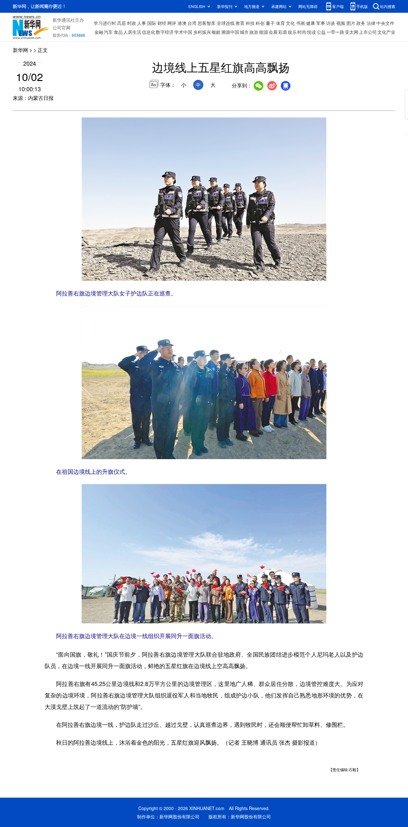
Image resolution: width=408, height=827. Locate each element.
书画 (300, 23)
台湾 (191, 23)
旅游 (253, 32)
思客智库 (206, 23)
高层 (121, 23)
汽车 (108, 32)
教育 (240, 23)
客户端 (338, 6)
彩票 (282, 32)
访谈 (330, 23)
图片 (350, 23)
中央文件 (385, 23)
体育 (280, 23)
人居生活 (132, 32)
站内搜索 (387, 6)
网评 (171, 23)
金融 (98, 32)
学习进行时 (105, 23)
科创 (260, 23)
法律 (371, 23)
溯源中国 (230, 32)
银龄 (216, 32)
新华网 (20, 50)
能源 (263, 32)
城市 (244, 32)
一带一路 (335, 32)
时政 (131, 23)
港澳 (182, 23)
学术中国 (183, 32)
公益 (321, 32)
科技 (250, 23)
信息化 (148, 32)
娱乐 (292, 32)
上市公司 (368, 32)
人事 (141, 23)
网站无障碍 (307, 6)
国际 (151, 23)
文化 (290, 23)
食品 (118, 32)
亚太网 (351, 32)
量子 (270, 23)
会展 (273, 32)
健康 (310, 23)
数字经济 (165, 32)
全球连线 (226, 23)
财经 (161, 23)
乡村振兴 (202, 32)
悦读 (311, 32)
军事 (320, 23)
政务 (360, 23)
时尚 (301, 32)
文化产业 (386, 32)
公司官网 (61, 27)
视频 (340, 23)
